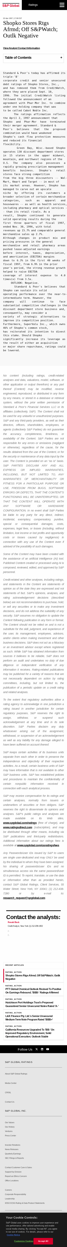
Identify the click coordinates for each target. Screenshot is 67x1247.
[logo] (10, 5)
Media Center (11, 1083)
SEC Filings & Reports (14, 1158)
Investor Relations (12, 1145)
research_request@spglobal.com (24, 898)
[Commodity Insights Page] (37, 1049)
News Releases (11, 1149)
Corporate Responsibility (15, 1194)
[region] (33, 1230)
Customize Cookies (23, 1241)
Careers (8, 1190)
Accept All (43, 1241)
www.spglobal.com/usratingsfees (38, 845)
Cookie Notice (13, 1235)
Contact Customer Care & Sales (18, 1168)
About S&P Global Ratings (16, 1074)
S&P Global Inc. (16, 1111)
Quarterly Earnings (13, 1154)
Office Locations (12, 1181)
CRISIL (8, 1093)
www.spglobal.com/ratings (20, 822)
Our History (9, 1127)
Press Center (10, 1136)
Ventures (8, 1131)
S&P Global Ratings (18, 1062)
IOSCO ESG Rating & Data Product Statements (25, 1203)
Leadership (10, 1199)
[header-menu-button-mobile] (62, 5)
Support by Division (13, 1172)
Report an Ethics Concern (16, 1176)
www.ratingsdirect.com (17, 827)
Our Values (9, 1123)
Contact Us (9, 1102)
